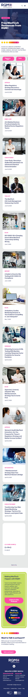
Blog (23, 688)
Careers (19, 688)
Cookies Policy (14, 688)
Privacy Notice (7, 688)
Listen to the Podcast (14, 600)
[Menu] (25, 5)
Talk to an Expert (9, 652)
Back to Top (14, 565)
